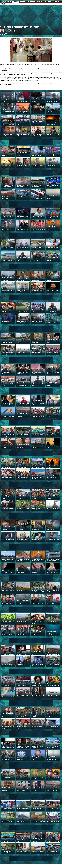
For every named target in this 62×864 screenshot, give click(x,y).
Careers (48, 2)
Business (31, 2)
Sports (22, 2)
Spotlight (56, 2)
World (39, 2)
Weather (18, 3)
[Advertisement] (31, 14)
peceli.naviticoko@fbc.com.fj (10, 31)
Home (9, 2)
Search (23, 3)
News (15, 2)
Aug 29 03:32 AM (12, 3)
